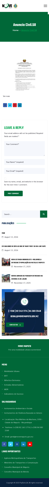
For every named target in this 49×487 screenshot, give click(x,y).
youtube (29, 444)
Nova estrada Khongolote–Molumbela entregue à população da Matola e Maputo (27, 261)
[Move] (10, 6)
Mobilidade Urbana (11, 371)
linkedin (23, 444)
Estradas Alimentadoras (14, 384)
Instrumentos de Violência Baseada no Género (23, 413)
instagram (17, 444)
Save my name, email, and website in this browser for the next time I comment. (23, 183)
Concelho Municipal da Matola (16, 471)
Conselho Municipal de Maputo (16, 467)
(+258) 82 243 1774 (21, 427)
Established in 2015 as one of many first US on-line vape (24, 246)
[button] (15, 324)
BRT (6, 375)
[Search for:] (24, 214)
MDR (6, 389)
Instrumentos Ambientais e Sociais (18, 408)
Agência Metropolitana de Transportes (20, 458)
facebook (4, 444)
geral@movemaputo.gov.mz (24, 316)
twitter (10, 444)
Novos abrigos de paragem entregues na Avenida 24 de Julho (27, 277)
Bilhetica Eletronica (12, 380)
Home (15, 30)
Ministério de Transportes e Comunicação (21, 462)
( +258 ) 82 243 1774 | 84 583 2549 (24, 311)
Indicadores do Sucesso (13, 394)
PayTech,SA (24, 483)
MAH (3, 233)
